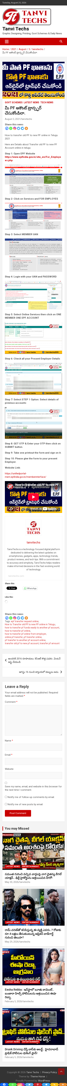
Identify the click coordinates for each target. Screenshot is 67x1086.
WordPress (44, 1080)
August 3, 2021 (12, 119)
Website (9, 769)
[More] (26, 128)
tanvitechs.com (16, 576)
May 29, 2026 (12, 941)
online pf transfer (14, 637)
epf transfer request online (25, 621)
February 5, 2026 (13, 1001)
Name (9, 740)
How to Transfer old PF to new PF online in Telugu (30, 624)
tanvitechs (26, 119)
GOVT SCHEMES (14, 102)
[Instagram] (14, 128)
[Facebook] (6, 128)
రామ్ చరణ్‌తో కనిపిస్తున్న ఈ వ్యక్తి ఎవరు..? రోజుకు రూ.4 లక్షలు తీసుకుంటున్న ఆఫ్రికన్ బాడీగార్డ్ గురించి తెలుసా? (33, 933)
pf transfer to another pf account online (25, 640)
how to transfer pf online (17, 631)
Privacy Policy (49, 1072)
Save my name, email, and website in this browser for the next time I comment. (33, 788)
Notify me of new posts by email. (25, 804)
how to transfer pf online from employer (25, 634)
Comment (11, 701)
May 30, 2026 (12, 882)
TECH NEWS (46, 102)
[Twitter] (18, 128)
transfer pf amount (50, 643)
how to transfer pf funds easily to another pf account (32, 627)
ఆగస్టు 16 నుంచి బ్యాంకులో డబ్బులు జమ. (39, 672)
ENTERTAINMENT (30, 866)
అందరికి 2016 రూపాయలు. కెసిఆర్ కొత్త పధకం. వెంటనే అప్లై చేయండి (34, 660)
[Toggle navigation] (6, 41)
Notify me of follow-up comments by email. (31, 797)
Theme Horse (37, 1076)
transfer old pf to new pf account (22, 643)
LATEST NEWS (31, 102)
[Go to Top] (61, 1071)
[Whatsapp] (10, 128)
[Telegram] (22, 128)
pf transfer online (33, 637)
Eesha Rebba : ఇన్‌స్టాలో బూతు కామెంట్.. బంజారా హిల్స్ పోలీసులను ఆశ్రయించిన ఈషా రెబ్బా (30, 993)
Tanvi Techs (15, 29)
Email (8, 754)
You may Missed (17, 828)
